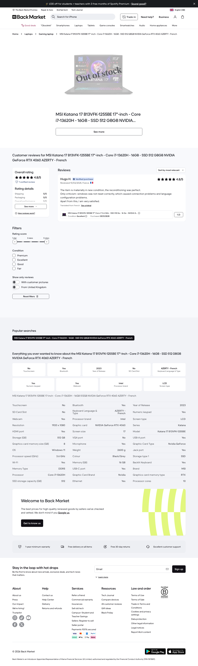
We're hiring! (18, 608)
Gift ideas (106, 608)
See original (86, 205)
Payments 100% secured (84, 629)
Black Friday (107, 612)
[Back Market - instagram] (14, 617)
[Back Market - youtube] (28, 617)
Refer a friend (78, 595)
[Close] (194, 3)
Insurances (77, 604)
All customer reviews (111, 604)
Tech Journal (107, 595)
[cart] (182, 17)
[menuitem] (63, 25)
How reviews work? (26, 213)
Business (164, 16)
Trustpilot (17, 612)
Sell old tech (78, 608)
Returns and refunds (52, 608)
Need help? (147, 16)
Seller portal (77, 625)
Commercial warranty (82, 599)
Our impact (18, 604)
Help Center (48, 599)
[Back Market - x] (21, 624)
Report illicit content (141, 632)
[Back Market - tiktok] (21, 617)
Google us (63, 512)
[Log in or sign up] (175, 17)
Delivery (46, 604)
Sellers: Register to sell (83, 620)
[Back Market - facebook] (14, 624)
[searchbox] (85, 17)
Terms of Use (137, 595)
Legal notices (137, 627)
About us (16, 595)
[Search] (53, 16)
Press (15, 599)
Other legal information (142, 623)
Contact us (47, 595)
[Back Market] (28, 17)
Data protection (138, 619)
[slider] (15, 242)
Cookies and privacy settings (141, 613)
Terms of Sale (137, 599)
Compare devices (110, 599)
